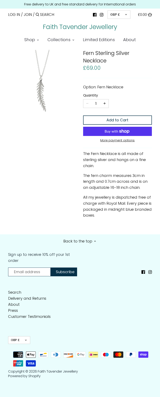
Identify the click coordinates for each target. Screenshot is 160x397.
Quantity (90, 95)
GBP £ (115, 14)
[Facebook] (94, 14)
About (14, 304)
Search (14, 292)
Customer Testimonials (29, 316)
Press (13, 310)
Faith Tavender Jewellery (80, 27)
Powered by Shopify (24, 376)
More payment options (117, 140)
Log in (14, 14)
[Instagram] (101, 14)
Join (28, 14)
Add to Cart (117, 120)
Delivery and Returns (27, 298)
